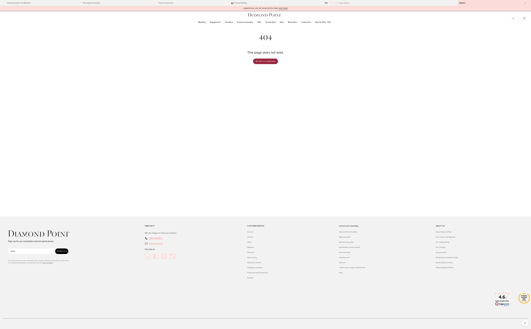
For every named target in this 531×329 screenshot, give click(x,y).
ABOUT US (440, 226)
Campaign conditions (255, 267)
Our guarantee (441, 252)
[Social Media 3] (164, 256)
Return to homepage (265, 61)
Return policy (252, 257)
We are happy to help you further (160, 233)
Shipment (250, 252)
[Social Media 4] (172, 256)
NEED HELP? (150, 226)
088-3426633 (155, 238)
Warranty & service (254, 262)
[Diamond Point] (264, 15)
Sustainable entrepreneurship (447, 257)
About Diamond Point (444, 232)
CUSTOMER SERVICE (255, 226)
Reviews (250, 278)
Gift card (342, 262)
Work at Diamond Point (444, 262)
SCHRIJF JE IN (62, 251)
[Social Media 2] (156, 256)
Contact (250, 237)
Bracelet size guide (346, 242)
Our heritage (440, 247)
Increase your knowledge (348, 226)
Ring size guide (345, 237)
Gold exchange (344, 252)
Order (249, 242)
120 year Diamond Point (444, 267)
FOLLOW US (150, 249)
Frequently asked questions (257, 272)
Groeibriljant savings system (349, 247)
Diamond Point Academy (348, 232)
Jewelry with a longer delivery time (352, 267)
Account (250, 232)
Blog (341, 272)
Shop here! (283, 8)
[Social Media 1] (147, 256)
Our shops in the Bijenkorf (445, 237)
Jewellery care (344, 257)
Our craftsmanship (442, 242)
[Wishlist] (519, 18)
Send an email (156, 243)
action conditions (47, 263)
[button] (342, 3)
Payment (250, 247)
